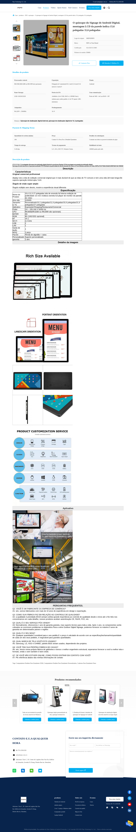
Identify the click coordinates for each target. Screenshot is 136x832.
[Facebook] (129, 792)
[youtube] (129, 804)
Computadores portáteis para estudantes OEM (29, 663)
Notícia (92, 805)
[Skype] (25, 772)
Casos (91, 802)
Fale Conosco (72, 8)
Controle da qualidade (80, 809)
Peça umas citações (94, 7)
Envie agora (80, 770)
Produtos (46, 8)
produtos (21, 15)
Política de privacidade (30, 829)
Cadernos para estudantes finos (86, 663)
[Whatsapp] (16, 772)
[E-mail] (42, 772)
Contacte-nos (85, 63)
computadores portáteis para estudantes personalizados (60, 663)
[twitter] (129, 798)
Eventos (82, 8)
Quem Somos (61, 8)
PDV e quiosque (29, 15)
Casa (39, 8)
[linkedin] (129, 810)
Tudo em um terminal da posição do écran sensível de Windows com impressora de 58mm (30, 715)
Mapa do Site (78, 811)
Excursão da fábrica (80, 805)
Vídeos (53, 8)
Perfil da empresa (79, 802)
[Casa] (19, 8)
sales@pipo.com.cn (21, 755)
